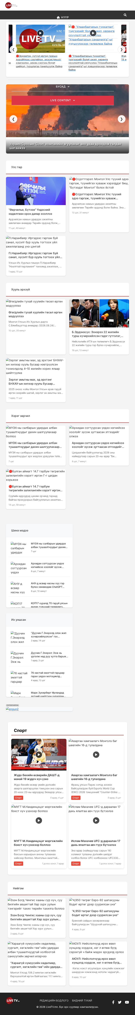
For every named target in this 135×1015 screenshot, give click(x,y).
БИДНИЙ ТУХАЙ (82, 1000)
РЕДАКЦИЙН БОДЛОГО (54, 1000)
